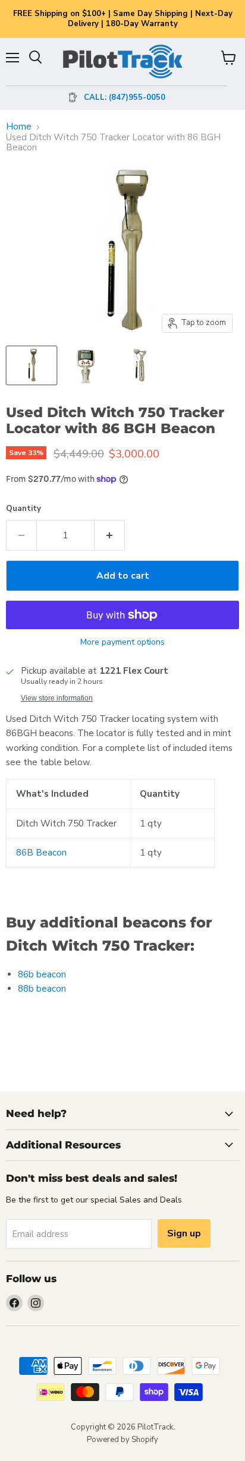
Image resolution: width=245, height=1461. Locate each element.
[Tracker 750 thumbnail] (85, 365)
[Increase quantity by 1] (110, 535)
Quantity (23, 508)
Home (19, 127)
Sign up (184, 1233)
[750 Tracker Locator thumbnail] (139, 365)
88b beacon (42, 989)
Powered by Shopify (122, 1439)
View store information (57, 698)
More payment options (122, 642)
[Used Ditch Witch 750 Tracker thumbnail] (31, 365)
